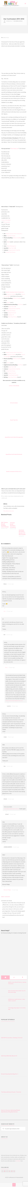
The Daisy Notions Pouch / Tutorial (11, 1092)
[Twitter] (12, 1171)
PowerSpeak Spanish (13, 375)
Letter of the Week (6, 220)
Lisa (5, 611)
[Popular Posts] (14, 977)
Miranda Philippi (7, 890)
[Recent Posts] (5, 977)
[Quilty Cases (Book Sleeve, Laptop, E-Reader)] (4, 984)
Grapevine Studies (11, 235)
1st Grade (5, 496)
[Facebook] (2, 1171)
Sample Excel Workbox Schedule (13, 525)
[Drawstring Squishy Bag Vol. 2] (14, 1066)
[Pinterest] (7, 1171)
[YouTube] (9, 1171)
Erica (6, 667)
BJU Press (20, 304)
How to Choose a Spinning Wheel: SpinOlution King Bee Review (10, 1111)
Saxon (8, 242)
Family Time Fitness (10, 252)
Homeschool (9, 21)
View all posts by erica (8, 511)
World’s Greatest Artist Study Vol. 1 (14, 233)
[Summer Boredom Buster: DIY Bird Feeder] (23, 522)
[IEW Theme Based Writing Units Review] (5, 519)
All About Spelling (17, 237)
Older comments (5, 896)
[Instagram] (5, 1171)
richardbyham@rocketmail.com (11, 808)
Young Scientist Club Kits (14, 250)
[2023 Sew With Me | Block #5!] (14, 1048)
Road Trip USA (12, 248)
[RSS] (14, 1171)
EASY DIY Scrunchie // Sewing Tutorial (11, 1037)
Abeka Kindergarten (11, 246)
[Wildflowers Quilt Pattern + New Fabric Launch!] (4, 1001)
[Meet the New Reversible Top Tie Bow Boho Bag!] (4, 993)
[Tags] (22, 977)
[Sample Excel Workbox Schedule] (14, 519)
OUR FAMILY (18, 1161)
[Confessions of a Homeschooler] (10, 3)
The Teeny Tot (14, 148)
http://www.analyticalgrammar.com (14, 700)
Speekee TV (11, 315)
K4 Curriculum (6, 222)
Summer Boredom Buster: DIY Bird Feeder (22, 532)
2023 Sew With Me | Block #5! (9, 1056)
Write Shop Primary (12, 317)
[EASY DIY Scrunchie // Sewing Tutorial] (14, 1030)
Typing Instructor (12, 312)
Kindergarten (17, 496)
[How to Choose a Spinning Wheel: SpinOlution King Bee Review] (14, 1102)
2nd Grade (10, 496)
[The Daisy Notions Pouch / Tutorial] (14, 1084)
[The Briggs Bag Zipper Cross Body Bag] (4, 1010)
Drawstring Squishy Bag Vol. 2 (9, 1074)
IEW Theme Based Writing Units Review (5, 525)
